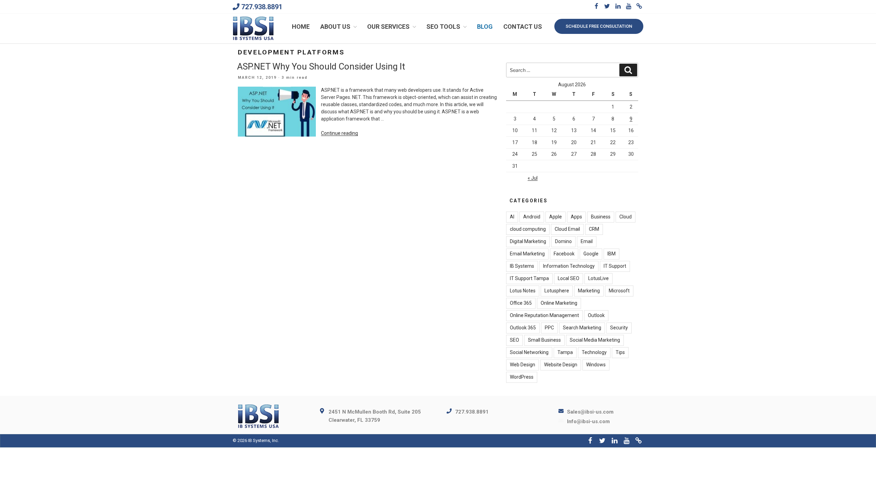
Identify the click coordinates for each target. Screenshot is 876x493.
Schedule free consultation (599, 26)
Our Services (388, 26)
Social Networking (529, 352)
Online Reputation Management (544, 315)
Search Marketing (582, 327)
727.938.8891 (261, 7)
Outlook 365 (523, 327)
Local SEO (568, 278)
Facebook (564, 253)
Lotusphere (556, 290)
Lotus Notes (523, 290)
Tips (620, 352)
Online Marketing (559, 303)
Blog (485, 26)
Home (301, 26)
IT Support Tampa (529, 278)
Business (600, 216)
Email (587, 241)
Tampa (565, 352)
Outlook (596, 315)
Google (590, 253)
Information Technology (569, 266)
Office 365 (521, 303)
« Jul (533, 178)
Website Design (560, 364)
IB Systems (522, 266)
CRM (594, 229)
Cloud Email (567, 229)
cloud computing (528, 229)
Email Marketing (527, 253)
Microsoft (619, 290)
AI (512, 216)
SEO (514, 340)
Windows (596, 364)
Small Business (544, 340)
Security (619, 327)
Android (531, 216)
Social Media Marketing (595, 340)
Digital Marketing (528, 241)
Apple (555, 216)
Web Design (522, 364)
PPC (549, 327)
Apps (576, 216)
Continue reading (339, 133)
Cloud (625, 216)
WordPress (521, 377)
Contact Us (522, 26)
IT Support (615, 266)
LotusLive (598, 278)
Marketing (589, 290)
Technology (594, 352)
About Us (335, 26)
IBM (611, 253)
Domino (563, 241)
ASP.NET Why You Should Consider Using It (321, 66)
